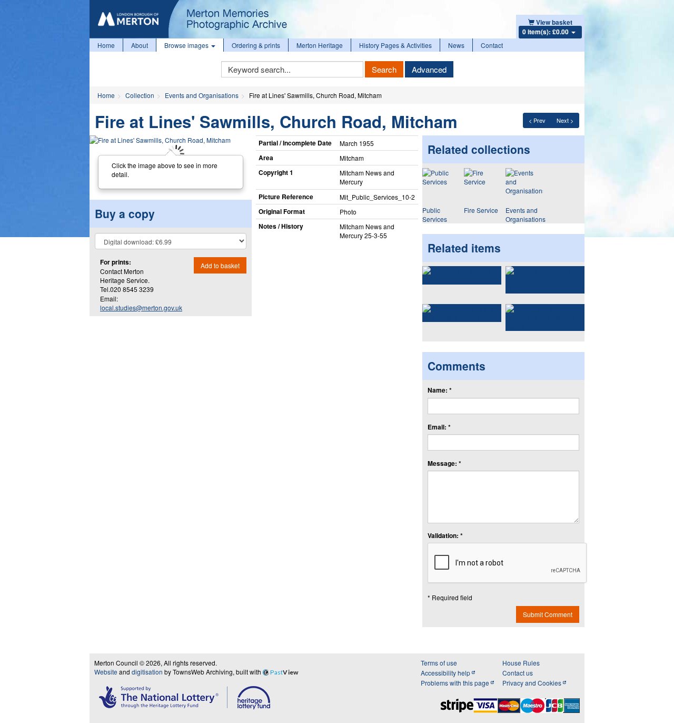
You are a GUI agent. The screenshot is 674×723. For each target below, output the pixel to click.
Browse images (187, 45)
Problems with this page (456, 682)
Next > (565, 120)
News (456, 45)
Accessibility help (446, 672)
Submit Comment (547, 614)
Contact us (517, 672)
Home (106, 45)
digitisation (147, 671)
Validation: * (445, 535)
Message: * (444, 463)
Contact (492, 45)
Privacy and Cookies (532, 682)
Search (384, 69)
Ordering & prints (256, 45)
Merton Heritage (319, 45)
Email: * (439, 427)
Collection (139, 95)
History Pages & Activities (395, 45)
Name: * (440, 390)
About (139, 45)
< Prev (537, 120)
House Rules (521, 662)
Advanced (429, 69)
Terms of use (439, 662)
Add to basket (220, 265)
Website (105, 671)
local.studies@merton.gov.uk (141, 307)
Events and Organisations (202, 95)
